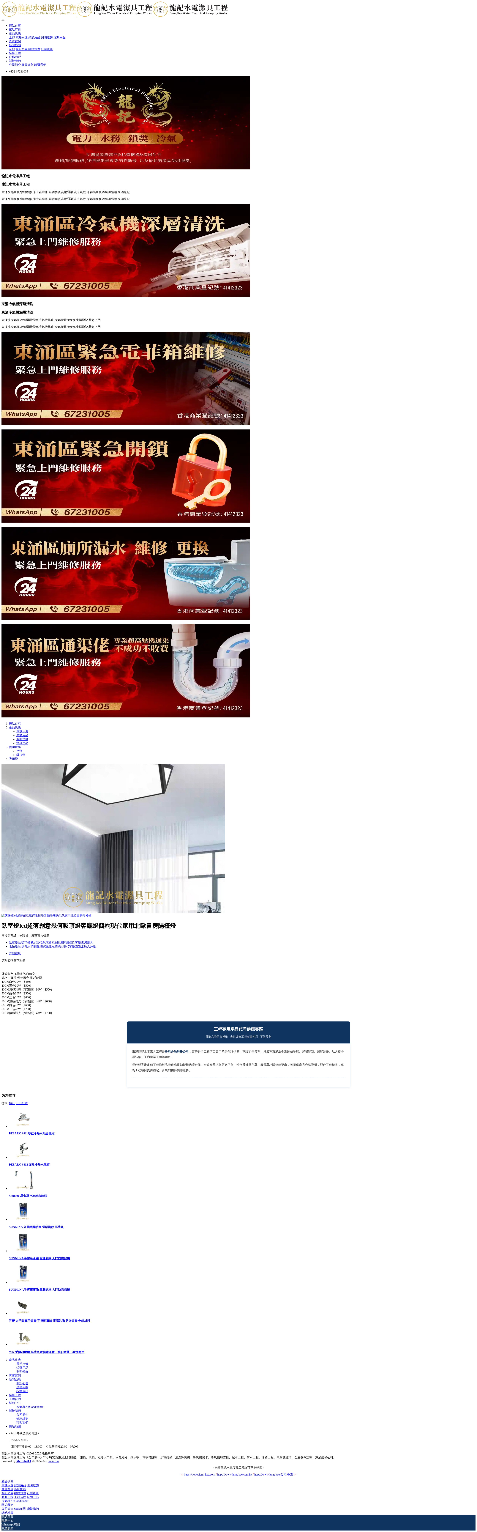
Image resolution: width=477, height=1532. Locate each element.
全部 (12, 37)
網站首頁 (15, 25)
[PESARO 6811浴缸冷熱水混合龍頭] (23, 1126)
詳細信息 (15, 953)
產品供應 (15, 727)
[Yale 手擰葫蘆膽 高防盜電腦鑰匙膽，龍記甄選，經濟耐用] (23, 1344)
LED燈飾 (22, 1103)
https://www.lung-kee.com (198, 1474)
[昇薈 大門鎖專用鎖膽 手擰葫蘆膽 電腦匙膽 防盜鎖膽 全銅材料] (23, 1313)
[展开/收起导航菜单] (2, 20)
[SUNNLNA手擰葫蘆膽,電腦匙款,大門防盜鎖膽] (23, 1282)
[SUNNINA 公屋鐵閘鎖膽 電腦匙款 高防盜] (23, 1219)
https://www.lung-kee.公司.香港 (273, 1474)
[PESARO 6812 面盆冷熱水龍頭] (23, 1157)
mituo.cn (53, 1461)
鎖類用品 (22, 735)
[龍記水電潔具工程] (238, 9)
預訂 (12, 1103)
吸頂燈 (20, 754)
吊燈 (19, 750)
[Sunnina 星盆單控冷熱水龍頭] (23, 1188)
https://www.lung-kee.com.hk (234, 1474)
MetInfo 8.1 (23, 1461)
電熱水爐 (22, 731)
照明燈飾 (22, 739)
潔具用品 (22, 743)
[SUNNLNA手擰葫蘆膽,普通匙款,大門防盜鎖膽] (23, 1250)
